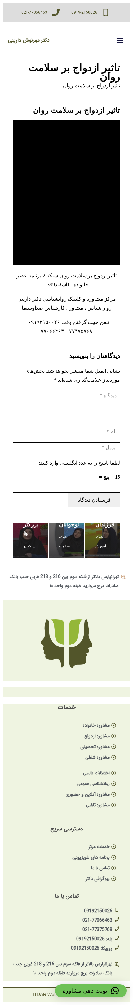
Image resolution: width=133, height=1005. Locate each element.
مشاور (76, 308)
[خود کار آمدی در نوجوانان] (66, 540)
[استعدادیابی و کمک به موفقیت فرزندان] (102, 540)
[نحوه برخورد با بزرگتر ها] (30, 540)
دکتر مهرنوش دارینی (29, 40)
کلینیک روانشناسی (62, 299)
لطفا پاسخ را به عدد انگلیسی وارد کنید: (79, 462)
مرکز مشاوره (101, 299)
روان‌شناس (99, 308)
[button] (119, 40)
